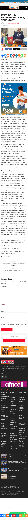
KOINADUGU (13, 422)
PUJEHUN (21, 405)
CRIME (2, 423)
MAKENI (12, 437)
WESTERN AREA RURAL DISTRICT (22, 442)
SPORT (21, 415)
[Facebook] (2, 55)
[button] (18, 513)
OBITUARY (21, 395)
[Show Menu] (1, 8)
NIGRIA (12, 444)
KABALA (12, 411)
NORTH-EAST (13, 448)
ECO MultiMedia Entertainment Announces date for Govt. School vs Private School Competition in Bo (17, 462)
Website (3, 317)
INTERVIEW (13, 409)
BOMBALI (3, 403)
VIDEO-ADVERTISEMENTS (7, 487)
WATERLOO (22, 438)
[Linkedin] (11, 55)
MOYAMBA (12, 442)
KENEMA (12, 420)
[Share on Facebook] (8, 49)
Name (3, 304)
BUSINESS (3, 409)
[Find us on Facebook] (2, 377)
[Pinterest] (13, 55)
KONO (11, 424)
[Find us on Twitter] (6, 377)
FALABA (3, 447)
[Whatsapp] (22, 55)
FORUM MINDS (13, 395)
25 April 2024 (5, 25)
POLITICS (21, 397)
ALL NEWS (7, 12)
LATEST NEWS (13, 426)
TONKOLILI (22, 428)
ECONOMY (3, 433)
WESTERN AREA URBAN (22, 446)
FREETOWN (13, 399)
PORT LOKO (22, 399)
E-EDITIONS (4, 429)
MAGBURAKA (13, 435)
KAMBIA (12, 416)
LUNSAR (12, 433)
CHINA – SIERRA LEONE (5, 412)
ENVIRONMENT (4, 441)
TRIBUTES (21, 432)
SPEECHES (22, 413)
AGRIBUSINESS (5, 396)
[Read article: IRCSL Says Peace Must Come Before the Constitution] (4, 476)
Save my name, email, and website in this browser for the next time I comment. (15, 324)
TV (18, 486)
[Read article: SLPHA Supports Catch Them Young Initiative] (4, 456)
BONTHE (3, 405)
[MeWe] (16, 55)
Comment (4, 286)
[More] (25, 55)
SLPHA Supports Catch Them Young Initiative (17, 455)
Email (3, 311)
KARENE (12, 418)
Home (2, 12)
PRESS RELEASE (21, 402)
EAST (2, 431)
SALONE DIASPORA (21, 408)
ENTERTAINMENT (5, 439)
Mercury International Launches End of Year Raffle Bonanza (17, 469)
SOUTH (21, 411)
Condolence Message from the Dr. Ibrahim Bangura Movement (4, 418)
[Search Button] (26, 8)
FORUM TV (13, 397)
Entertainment (13, 486)
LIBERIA (12, 431)
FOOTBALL (13, 393)
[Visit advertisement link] (14, 1)
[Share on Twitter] (16, 49)
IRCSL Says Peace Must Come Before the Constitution (17, 475)
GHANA (12, 401)
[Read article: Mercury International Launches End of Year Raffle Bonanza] (4, 470)
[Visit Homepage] (14, 7)
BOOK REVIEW (4, 407)
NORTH (12, 446)
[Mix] (19, 55)
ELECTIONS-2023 (4, 436)
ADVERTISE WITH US (4, 393)
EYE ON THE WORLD (4, 444)
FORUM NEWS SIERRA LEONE (12, 23)
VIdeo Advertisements (23, 435)
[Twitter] (5, 55)
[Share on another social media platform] (23, 49)
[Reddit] (8, 55)
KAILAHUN (12, 413)
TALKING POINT (21, 418)
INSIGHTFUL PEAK (13, 406)
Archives (17, 487)
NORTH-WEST (22, 393)
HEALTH (12, 403)
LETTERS (12, 429)
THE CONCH (22, 421)
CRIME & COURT (3, 426)
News (7, 486)
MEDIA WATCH (13, 439)
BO (2, 400)
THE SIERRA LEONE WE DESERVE (22, 424)
